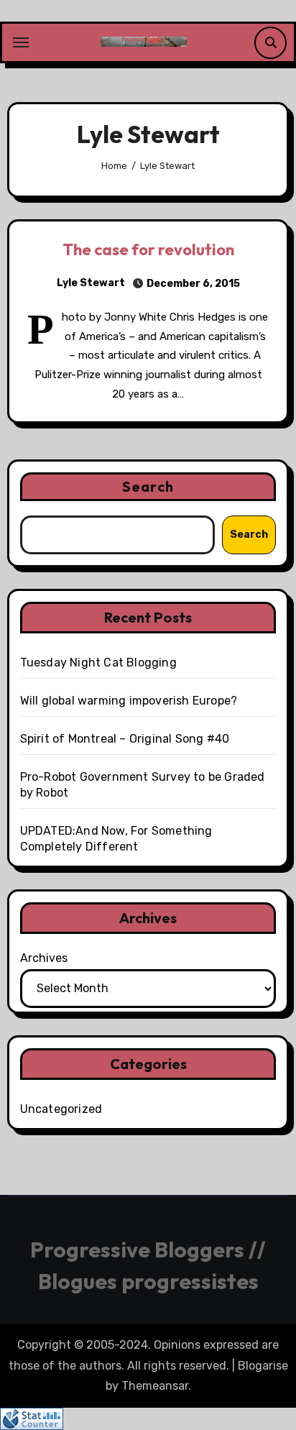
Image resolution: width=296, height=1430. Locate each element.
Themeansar (154, 1386)
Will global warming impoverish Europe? (129, 700)
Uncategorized (61, 1109)
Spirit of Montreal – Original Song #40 (125, 739)
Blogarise (263, 1365)
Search (148, 486)
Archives (44, 958)
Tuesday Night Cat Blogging (98, 662)
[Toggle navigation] (20, 42)
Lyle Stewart (91, 283)
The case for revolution (148, 249)
